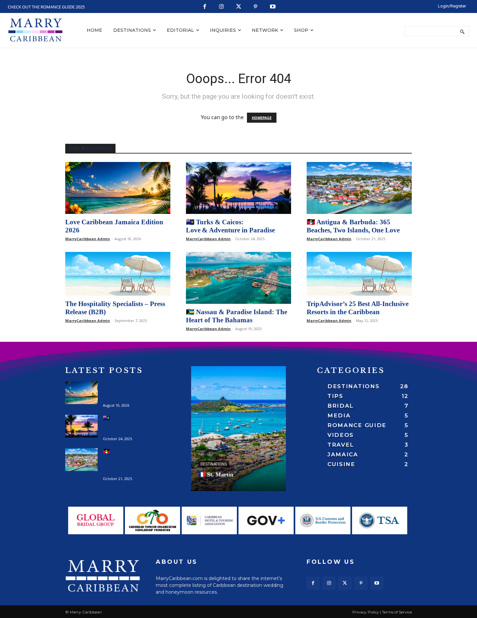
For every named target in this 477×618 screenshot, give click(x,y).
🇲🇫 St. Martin (215, 474)
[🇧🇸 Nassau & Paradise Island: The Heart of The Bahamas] (238, 278)
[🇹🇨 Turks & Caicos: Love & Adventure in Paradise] (238, 188)
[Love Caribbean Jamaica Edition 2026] (117, 188)
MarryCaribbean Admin (87, 238)
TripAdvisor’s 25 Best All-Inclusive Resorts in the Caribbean (358, 308)
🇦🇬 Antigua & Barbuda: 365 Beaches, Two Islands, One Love (353, 226)
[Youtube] (273, 7)
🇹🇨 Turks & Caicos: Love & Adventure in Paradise (230, 226)
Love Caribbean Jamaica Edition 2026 (127, 391)
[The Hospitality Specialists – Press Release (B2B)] (117, 274)
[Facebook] (205, 7)
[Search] (462, 31)
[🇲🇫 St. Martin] (238, 428)
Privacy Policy (365, 612)
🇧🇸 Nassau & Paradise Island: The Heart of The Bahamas (236, 316)
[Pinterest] (256, 7)
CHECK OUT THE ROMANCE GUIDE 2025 (46, 7)
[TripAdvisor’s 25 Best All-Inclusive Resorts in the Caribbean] (359, 274)
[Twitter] (239, 7)
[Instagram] (221, 7)
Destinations (214, 464)
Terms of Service (397, 612)
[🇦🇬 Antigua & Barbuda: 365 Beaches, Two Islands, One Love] (359, 188)
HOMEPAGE (262, 117)
